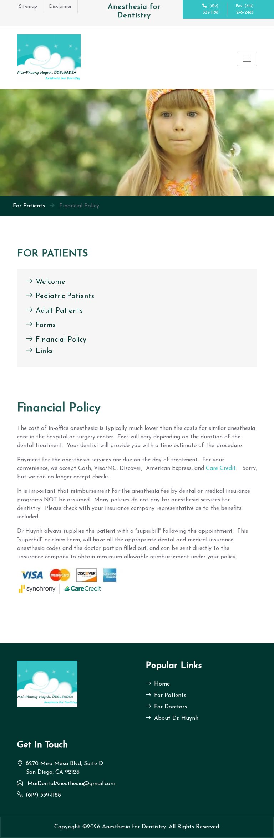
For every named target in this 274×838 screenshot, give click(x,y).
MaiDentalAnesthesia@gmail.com (71, 784)
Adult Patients (59, 310)
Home (162, 684)
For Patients (29, 206)
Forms (46, 325)
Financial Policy (61, 339)
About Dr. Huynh (176, 718)
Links (44, 351)
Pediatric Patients (65, 296)
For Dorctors (170, 707)
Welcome (50, 281)
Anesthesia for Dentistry (134, 827)
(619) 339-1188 (43, 795)
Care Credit (221, 468)
